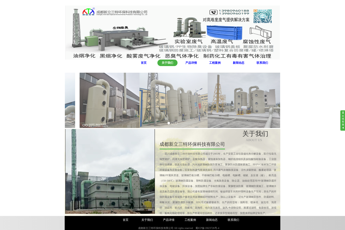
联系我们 (262, 62)
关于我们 (167, 62)
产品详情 (191, 62)
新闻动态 (238, 62)
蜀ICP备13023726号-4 (207, 228)
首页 (144, 62)
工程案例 (215, 62)
